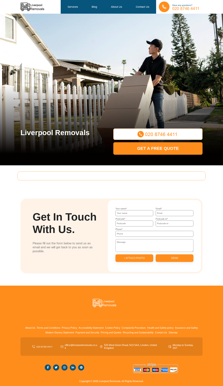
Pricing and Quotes (111, 332)
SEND (174, 258)
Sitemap (173, 332)
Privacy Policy (69, 328)
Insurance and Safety (186, 328)
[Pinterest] (81, 367)
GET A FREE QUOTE (158, 148)
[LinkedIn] (73, 367)
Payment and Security (87, 332)
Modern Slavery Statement (60, 332)
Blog (94, 6)
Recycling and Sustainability (138, 332)
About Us (116, 6)
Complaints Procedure (134, 328)
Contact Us (142, 6)
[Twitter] (56, 367)
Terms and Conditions (48, 328)
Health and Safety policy (160, 328)
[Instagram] (64, 367)
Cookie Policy (112, 328)
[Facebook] (48, 367)
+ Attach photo (134, 258)
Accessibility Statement (91, 328)
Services (73, 6)
